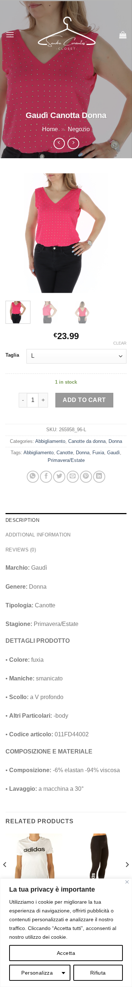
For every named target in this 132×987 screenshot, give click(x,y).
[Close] (127, 882)
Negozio (79, 129)
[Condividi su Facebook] (46, 477)
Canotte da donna (87, 441)
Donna (115, 441)
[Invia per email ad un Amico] (73, 477)
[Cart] (122, 35)
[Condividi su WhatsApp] (33, 477)
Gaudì (113, 452)
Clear (119, 343)
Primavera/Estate (66, 460)
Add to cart (84, 400)
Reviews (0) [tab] (21, 550)
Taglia (12, 355)
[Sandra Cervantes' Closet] (67, 34)
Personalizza (37, 973)
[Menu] (10, 34)
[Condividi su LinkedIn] (99, 477)
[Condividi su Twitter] (59, 477)
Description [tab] (22, 520)
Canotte (64, 452)
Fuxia (98, 452)
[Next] (114, 233)
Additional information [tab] (38, 535)
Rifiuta (98, 973)
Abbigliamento (50, 441)
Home (50, 129)
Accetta (66, 953)
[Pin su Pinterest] (86, 477)
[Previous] (17, 233)
